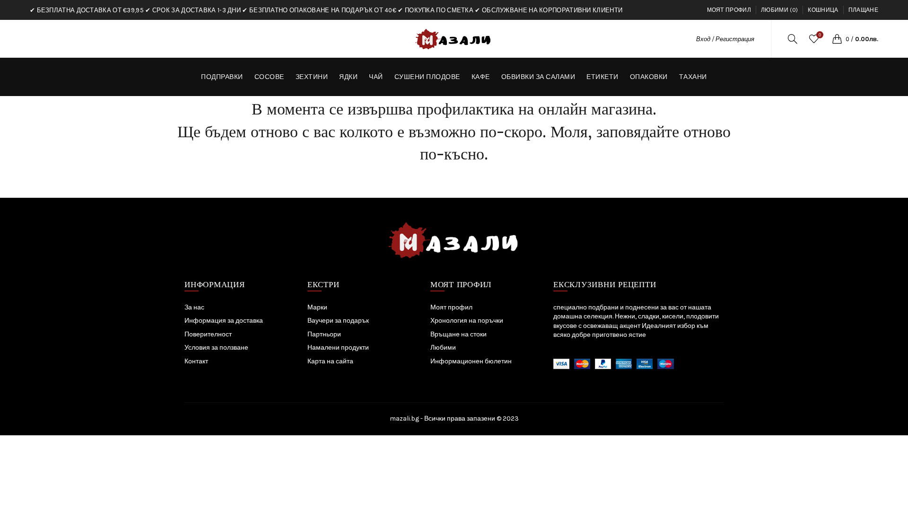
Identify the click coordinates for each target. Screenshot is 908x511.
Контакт (196, 361)
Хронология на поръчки (466, 321)
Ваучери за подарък (338, 321)
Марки (317, 307)
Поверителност (208, 334)
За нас (194, 307)
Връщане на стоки (458, 334)
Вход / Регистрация (725, 39)
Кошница (823, 10)
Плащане (863, 10)
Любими (443, 348)
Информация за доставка (223, 321)
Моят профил (729, 10)
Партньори (324, 334)
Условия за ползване (216, 348)
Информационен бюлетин (471, 361)
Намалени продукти (338, 348)
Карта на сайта (330, 361)
